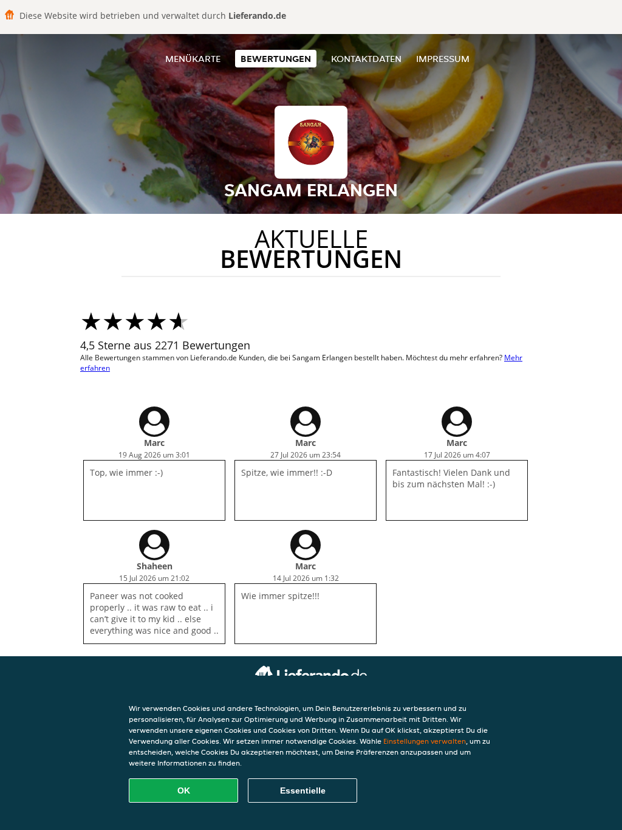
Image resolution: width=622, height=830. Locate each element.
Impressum (443, 58)
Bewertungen (276, 58)
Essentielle (303, 790)
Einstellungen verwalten (424, 741)
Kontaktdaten (366, 58)
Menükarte (192, 58)
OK (183, 790)
